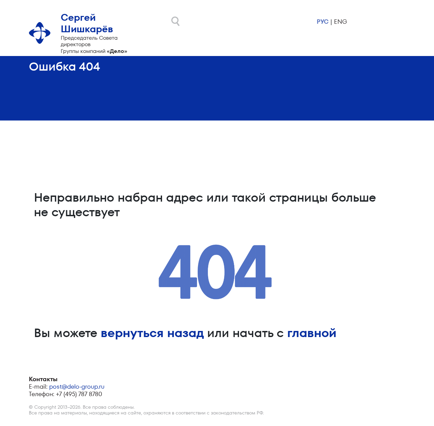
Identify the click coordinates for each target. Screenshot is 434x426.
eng (340, 21)
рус (323, 21)
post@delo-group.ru (76, 386)
